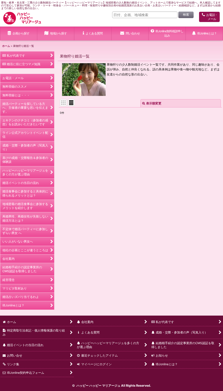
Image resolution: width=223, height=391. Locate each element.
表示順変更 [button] (153, 103)
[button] (55, 33)
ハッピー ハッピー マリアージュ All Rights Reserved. (113, 385)
